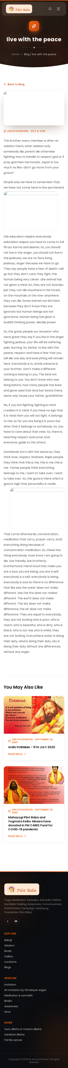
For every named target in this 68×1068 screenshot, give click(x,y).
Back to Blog (16, 84)
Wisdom (9, 945)
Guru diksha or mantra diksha (23, 1029)
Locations (10, 962)
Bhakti (8, 1001)
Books (8, 951)
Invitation (10, 984)
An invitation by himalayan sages (25, 990)
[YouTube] (16, 921)
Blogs (7, 967)
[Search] (50, 8)
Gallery (8, 956)
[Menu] (58, 8)
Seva (7, 1012)
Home (15, 54)
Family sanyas (13, 1040)
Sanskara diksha (14, 1034)
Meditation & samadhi (18, 995)
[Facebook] (7, 921)
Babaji (8, 940)
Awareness (11, 1006)
